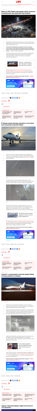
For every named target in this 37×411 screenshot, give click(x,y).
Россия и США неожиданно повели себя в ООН (29, 116)
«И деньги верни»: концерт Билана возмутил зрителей (7, 395)
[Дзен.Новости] (11, 98)
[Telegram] (15, 98)
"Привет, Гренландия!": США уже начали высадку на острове (7, 399)
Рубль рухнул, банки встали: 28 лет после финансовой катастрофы (18, 117)
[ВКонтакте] (17, 98)
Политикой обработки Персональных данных (24, 4)
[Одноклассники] (19, 98)
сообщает (28, 157)
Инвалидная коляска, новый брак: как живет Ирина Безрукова (30, 395)
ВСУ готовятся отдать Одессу (28, 112)
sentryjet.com (6, 301)
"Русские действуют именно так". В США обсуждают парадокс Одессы (7, 112)
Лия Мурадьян (9, 89)
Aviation (6, 38)
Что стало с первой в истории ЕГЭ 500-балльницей (28, 268)
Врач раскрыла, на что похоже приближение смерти (17, 112)
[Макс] (13, 98)
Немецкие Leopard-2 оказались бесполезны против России (17, 263)
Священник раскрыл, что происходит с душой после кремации (6, 117)
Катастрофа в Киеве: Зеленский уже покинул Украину (18, 268)
